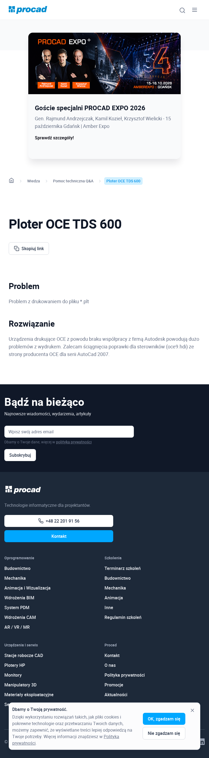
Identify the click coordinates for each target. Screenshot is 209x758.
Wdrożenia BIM (19, 598)
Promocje (113, 685)
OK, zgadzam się (164, 719)
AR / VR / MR (17, 627)
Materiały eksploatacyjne (29, 695)
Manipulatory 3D (20, 685)
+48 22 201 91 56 (62, 521)
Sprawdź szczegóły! (54, 138)
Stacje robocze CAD (23, 655)
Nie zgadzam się (164, 733)
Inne (108, 607)
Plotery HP (14, 665)
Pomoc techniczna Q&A (73, 180)
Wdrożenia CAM (20, 617)
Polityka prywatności (124, 675)
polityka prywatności (74, 441)
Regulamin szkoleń (123, 617)
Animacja (113, 598)
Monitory (13, 675)
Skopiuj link (32, 248)
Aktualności (115, 695)
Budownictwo (17, 568)
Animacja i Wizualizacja (27, 588)
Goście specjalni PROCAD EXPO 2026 (90, 107)
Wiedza (33, 180)
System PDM (16, 607)
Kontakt (58, 536)
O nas (110, 665)
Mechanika (15, 578)
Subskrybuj (20, 455)
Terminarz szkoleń (122, 568)
